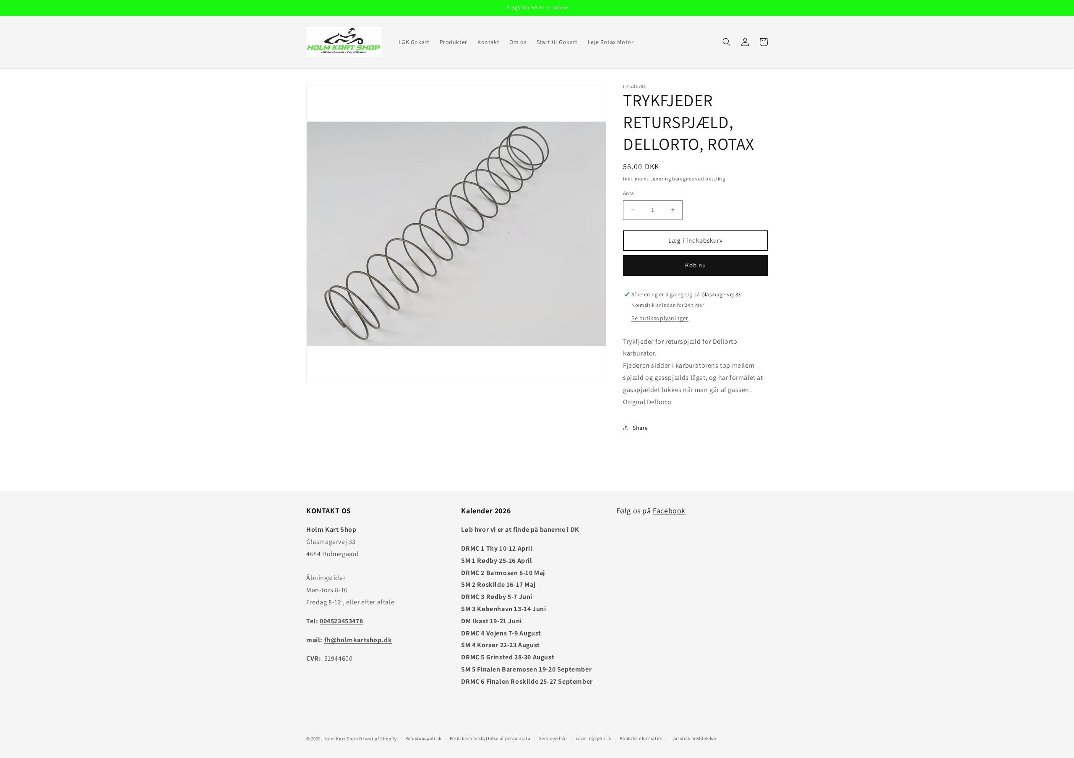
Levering (660, 178)
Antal (629, 193)
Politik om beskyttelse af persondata (490, 738)
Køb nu (695, 265)
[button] (726, 42)
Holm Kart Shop (340, 739)
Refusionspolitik (423, 738)
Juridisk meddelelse (694, 738)
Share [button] (640, 427)
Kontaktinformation (642, 738)
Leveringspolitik (593, 738)
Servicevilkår (553, 738)
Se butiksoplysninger (659, 318)
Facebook (669, 510)
